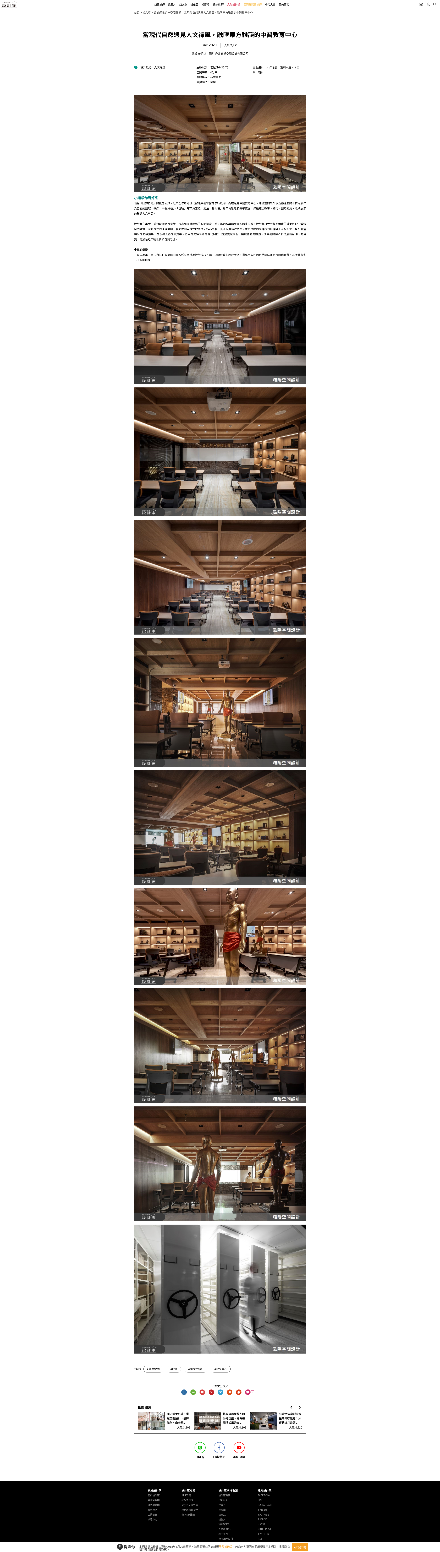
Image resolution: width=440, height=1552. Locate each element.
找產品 (194, 4)
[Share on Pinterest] (211, 1392)
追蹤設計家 (265, 1490)
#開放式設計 (196, 1369)
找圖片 (172, 4)
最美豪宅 (284, 4)
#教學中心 (220, 1369)
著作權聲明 (154, 1500)
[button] (291, 1407)
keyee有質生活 (190, 1505)
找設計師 (159, 4)
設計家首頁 (224, 1495)
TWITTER (263, 1533)
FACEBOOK (264, 1495)
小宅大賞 (270, 4)
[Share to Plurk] (230, 1392)
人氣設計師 (233, 4)
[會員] (428, 4)
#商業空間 (153, 1369)
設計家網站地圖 (228, 1490)
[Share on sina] (239, 1392)
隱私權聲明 (154, 1505)
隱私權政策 (226, 1546)
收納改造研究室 (190, 1509)
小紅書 (261, 1524)
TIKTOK (262, 1519)
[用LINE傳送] (193, 1392)
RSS (260, 1538)
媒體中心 (152, 1519)
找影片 (205, 4)
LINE (260, 1500)
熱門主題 (223, 1533)
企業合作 (152, 1514)
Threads (262, 1509)
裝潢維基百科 (225, 1538)
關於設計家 (154, 1490)
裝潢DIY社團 (188, 1514)
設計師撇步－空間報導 (167, 12)
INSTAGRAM (265, 1505)
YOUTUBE (263, 1514)
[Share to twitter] (220, 1392)
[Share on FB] (184, 1392)
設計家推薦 (188, 1490)
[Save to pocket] (202, 1392)
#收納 (174, 1369)
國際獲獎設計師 (253, 4)
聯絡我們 (152, 1509)
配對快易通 (188, 1500)
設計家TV (218, 4)
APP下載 (186, 1495)
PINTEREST (264, 1529)
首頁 (137, 12)
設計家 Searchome (9, 5)
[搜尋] (434, 4)
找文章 (183, 4)
